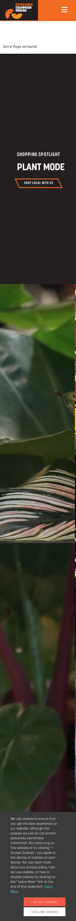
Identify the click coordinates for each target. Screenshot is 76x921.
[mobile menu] (64, 9)
